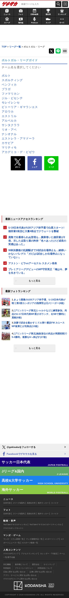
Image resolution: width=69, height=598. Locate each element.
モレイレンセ (11, 102)
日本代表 (7, 503)
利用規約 (7, 568)
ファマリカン (11, 93)
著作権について (21, 564)
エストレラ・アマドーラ (18, 138)
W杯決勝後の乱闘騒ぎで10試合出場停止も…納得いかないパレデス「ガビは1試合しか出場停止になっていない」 (37, 254)
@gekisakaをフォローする (21, 447)
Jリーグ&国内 (18, 503)
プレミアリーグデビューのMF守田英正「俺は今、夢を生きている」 (37, 271)
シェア (34, 167)
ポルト (6, 75)
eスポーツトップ (52, 539)
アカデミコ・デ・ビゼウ (18, 152)
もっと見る (34, 280)
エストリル (9, 116)
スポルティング (12, 80)
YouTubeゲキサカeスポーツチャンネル (45, 524)
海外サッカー (43, 503)
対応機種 (7, 564)
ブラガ (6, 89)
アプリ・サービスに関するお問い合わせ (20, 575)
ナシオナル (9, 134)
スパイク (54, 503)
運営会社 (35, 564)
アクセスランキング (29, 554)
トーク (51, 167)
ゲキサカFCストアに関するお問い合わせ (20, 579)
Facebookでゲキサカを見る (21, 454)
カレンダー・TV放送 (48, 554)
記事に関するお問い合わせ (41, 572)
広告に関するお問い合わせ (14, 572)
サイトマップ (49, 564)
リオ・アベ (9, 129)
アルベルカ (9, 120)
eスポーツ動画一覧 (30, 543)
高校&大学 (31, 503)
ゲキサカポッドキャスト (13, 528)
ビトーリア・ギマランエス (20, 107)
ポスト (18, 167)
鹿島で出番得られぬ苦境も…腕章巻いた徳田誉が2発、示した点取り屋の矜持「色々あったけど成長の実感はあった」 (37, 241)
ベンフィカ (9, 84)
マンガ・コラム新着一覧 (13, 539)
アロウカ (8, 111)
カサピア (8, 143)
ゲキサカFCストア (11, 554)
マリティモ (9, 147)
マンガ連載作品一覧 (34, 539)
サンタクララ (11, 125)
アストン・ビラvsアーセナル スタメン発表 (32, 263)
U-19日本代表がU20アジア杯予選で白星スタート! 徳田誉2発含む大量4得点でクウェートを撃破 (36, 229)
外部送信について (45, 568)
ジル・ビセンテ (12, 98)
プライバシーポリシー (24, 568)
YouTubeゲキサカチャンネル (15, 524)
